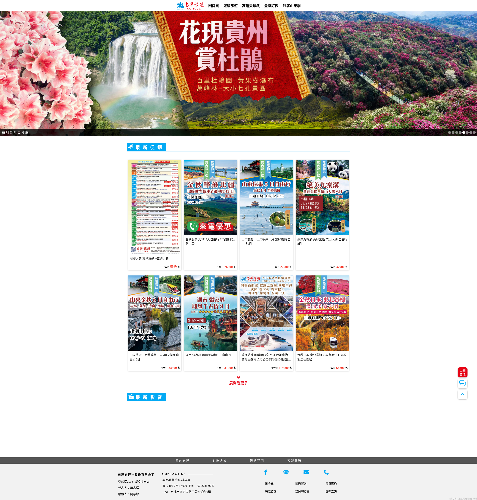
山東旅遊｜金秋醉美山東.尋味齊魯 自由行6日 (154, 357)
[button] (449, 132)
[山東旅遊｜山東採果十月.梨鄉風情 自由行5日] (266, 197)
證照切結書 (302, 491)
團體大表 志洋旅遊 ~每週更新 (149, 258)
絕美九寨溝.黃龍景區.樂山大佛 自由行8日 (322, 241)
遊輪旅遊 (230, 6)
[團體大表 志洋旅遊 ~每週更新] (154, 207)
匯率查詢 (331, 491)
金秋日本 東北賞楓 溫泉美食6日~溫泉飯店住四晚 (322, 357)
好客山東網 (292, 6)
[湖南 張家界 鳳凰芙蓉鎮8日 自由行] (210, 313)
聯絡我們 (257, 460)
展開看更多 (238, 383)
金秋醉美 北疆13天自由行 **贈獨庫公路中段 (210, 241)
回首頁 (213, 6)
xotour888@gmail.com (176, 479)
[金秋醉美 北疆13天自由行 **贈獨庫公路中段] (210, 197)
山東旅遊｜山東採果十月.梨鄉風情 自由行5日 (266, 241)
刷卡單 (269, 483)
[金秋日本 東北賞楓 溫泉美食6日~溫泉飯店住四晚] (322, 313)
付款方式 (220, 460)
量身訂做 (271, 6)
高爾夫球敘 (251, 6)
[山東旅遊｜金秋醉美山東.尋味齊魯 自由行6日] (154, 313)
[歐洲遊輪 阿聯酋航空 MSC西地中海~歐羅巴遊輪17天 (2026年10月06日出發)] (266, 313)
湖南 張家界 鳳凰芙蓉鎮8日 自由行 (208, 355)
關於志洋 (183, 460)
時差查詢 (270, 491)
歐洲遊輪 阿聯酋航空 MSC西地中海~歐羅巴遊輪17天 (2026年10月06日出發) (265, 357)
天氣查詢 (331, 483)
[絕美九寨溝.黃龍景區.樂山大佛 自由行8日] (322, 197)
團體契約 (301, 483)
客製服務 (294, 460)
